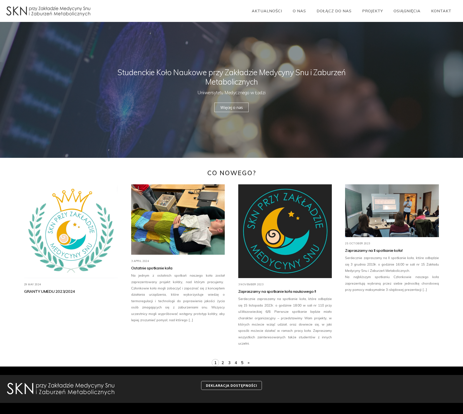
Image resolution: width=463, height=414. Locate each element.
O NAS (299, 10)
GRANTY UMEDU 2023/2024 (49, 291)
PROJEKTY (372, 10)
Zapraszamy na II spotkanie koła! (373, 250)
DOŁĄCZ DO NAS (334, 10)
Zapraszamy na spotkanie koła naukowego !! (277, 291)
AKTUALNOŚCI (267, 10)
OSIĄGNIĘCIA (407, 10)
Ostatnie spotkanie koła (151, 268)
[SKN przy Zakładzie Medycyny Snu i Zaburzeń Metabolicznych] (48, 13)
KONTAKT (441, 10)
